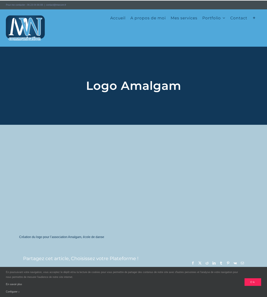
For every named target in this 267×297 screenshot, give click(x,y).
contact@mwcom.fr (56, 5)
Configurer (12, 291)
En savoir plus (14, 284)
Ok (252, 282)
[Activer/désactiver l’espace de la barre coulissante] (254, 17)
